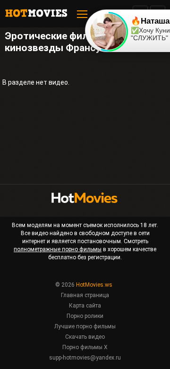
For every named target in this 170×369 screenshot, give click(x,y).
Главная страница (85, 295)
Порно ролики (85, 316)
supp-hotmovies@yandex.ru (85, 357)
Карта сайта (85, 305)
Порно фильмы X (85, 347)
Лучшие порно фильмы (85, 326)
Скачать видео (85, 337)
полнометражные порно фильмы (58, 249)
